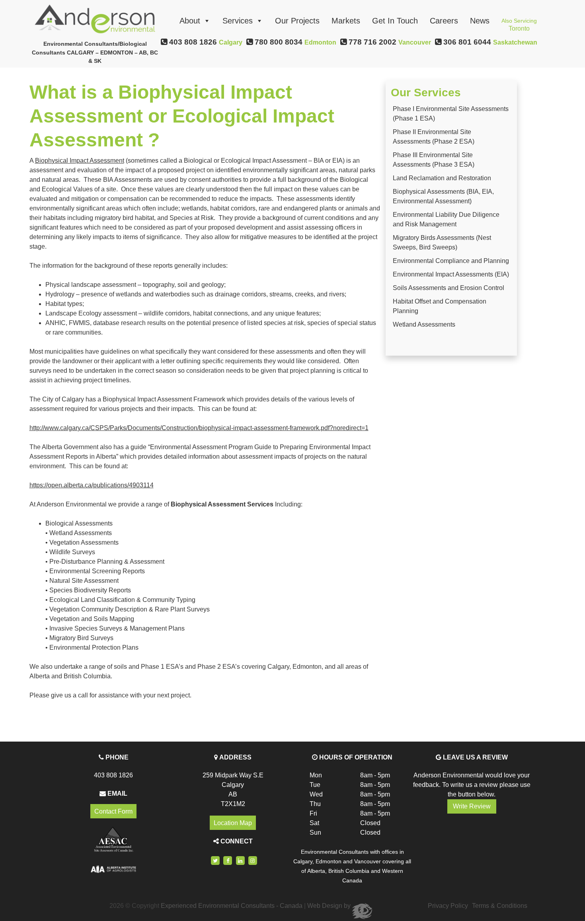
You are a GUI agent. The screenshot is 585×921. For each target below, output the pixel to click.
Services (237, 20)
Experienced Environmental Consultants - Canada (231, 905)
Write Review (472, 806)
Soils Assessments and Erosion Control (448, 287)
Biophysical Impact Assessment (79, 160)
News (479, 20)
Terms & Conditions (499, 905)
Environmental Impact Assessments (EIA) (451, 274)
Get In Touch (395, 20)
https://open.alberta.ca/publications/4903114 (91, 485)
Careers (444, 20)
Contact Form (113, 811)
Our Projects (297, 20)
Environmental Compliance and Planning (451, 260)
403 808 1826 (113, 775)
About (189, 20)
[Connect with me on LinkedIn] (240, 860)
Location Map (233, 823)
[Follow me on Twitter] (215, 860)
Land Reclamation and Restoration (442, 178)
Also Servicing (519, 23)
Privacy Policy (448, 905)
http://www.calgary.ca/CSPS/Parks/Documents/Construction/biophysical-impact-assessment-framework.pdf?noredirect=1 (199, 427)
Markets (346, 20)
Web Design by (329, 905)
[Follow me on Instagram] (253, 860)
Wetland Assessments (424, 324)
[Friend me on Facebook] (227, 860)
